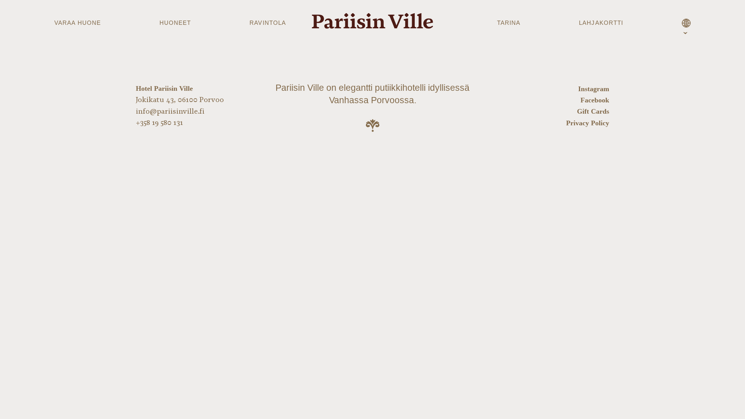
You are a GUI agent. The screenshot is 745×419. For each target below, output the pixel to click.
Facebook (594, 100)
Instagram (593, 89)
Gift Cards (593, 111)
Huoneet (175, 22)
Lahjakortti (601, 22)
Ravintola (267, 22)
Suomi (686, 24)
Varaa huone (77, 22)
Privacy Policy (587, 123)
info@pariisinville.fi (170, 111)
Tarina (508, 22)
